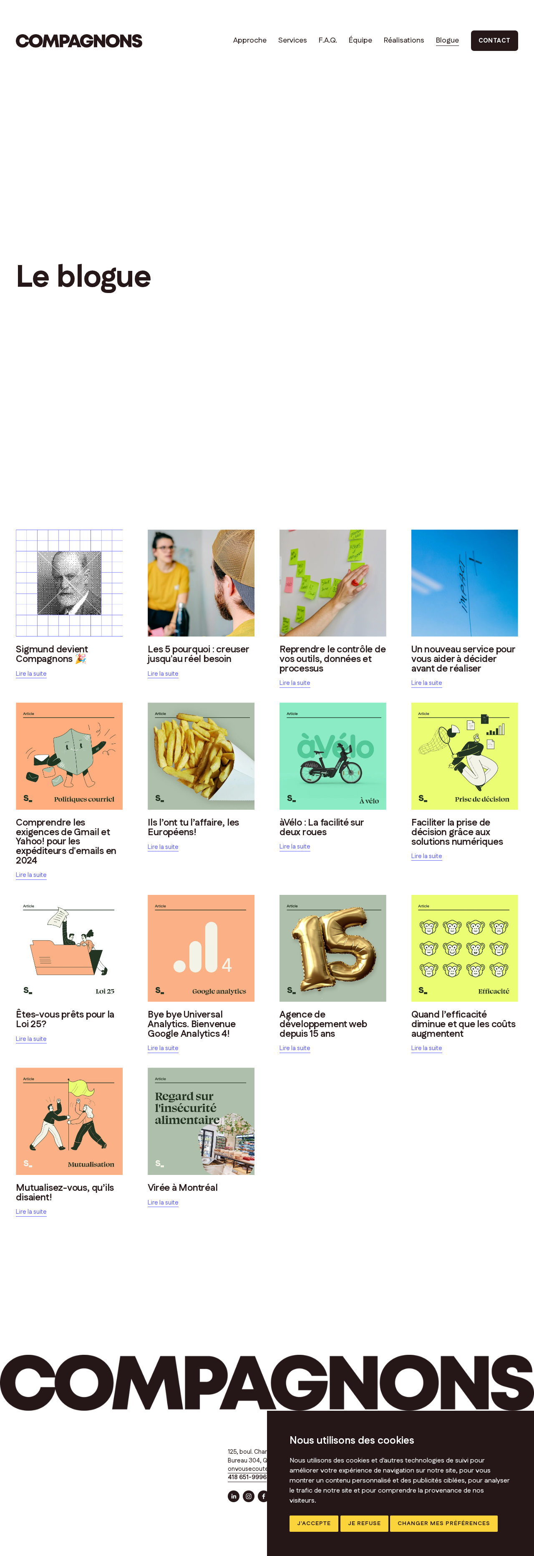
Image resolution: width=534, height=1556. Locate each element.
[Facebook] (264, 1496)
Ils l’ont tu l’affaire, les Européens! (193, 827)
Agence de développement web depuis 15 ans (323, 1024)
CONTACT (495, 40)
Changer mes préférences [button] (444, 1523)
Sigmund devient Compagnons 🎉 (52, 654)
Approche (250, 40)
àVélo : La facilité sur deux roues (322, 827)
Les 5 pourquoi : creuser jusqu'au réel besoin (198, 654)
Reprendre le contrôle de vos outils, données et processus (333, 659)
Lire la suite (31, 673)
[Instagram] (248, 1496)
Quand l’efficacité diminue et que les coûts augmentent (463, 1024)
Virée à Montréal (182, 1188)
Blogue (447, 40)
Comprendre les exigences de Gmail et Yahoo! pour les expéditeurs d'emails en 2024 (66, 841)
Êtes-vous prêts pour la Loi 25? (65, 1019)
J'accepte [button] (314, 1523)
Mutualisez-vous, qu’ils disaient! (65, 1192)
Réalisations (404, 40)
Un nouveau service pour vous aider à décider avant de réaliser (463, 659)
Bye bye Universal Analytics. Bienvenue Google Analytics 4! (191, 1024)
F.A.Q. (328, 40)
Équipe (360, 40)
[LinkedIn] (233, 1496)
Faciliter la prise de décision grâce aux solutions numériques (457, 832)
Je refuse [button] (364, 1523)
